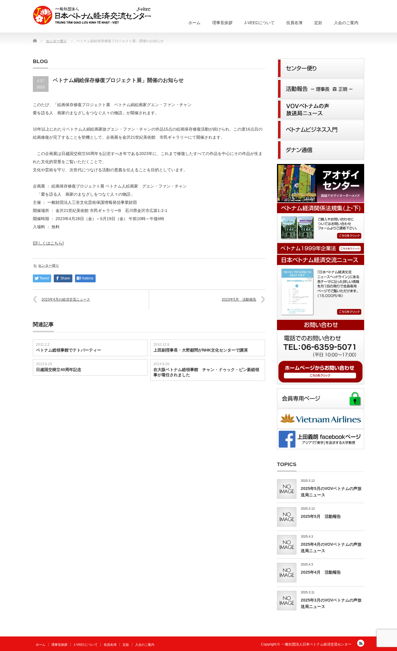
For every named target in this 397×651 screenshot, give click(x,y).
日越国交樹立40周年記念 (58, 369)
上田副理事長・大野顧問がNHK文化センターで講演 (200, 350)
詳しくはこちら (48, 243)
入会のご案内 (346, 22)
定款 (318, 22)
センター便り (48, 265)
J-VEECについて (259, 22)
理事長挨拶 (222, 22)
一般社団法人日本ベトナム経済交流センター (316, 644)
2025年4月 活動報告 (321, 572)
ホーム (194, 22)
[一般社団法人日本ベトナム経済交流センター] (92, 15)
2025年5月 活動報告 (321, 516)
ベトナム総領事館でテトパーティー (68, 350)
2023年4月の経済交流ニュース (66, 299)
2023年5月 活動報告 (239, 299)
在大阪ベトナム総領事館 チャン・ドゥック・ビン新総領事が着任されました (206, 372)
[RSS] (360, 643)
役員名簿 (294, 22)
